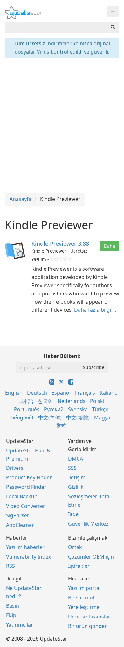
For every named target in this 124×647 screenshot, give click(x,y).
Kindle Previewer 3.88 (60, 243)
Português (26, 409)
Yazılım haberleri (26, 547)
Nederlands (72, 401)
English (14, 392)
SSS (72, 467)
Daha (109, 246)
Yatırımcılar (19, 624)
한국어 (45, 401)
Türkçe (100, 409)
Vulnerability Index (28, 556)
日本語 (25, 401)
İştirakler (79, 565)
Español (61, 392)
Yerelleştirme (84, 607)
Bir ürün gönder (87, 626)
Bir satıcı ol (81, 597)
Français (85, 392)
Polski (97, 401)
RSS (10, 565)
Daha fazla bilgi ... (95, 309)
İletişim (77, 477)
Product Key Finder (29, 477)
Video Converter (25, 505)
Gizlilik (76, 486)
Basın (12, 605)
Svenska (78, 409)
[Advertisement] (62, 124)
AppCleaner (20, 524)
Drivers (15, 467)
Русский (54, 409)
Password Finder (26, 486)
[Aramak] (113, 27)
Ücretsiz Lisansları (90, 616)
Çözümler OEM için (91, 556)
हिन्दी (61, 425)
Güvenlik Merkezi (89, 523)
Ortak (75, 547)
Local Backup (22, 496)
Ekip (11, 615)
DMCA (75, 458)
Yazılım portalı (85, 588)
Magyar (103, 417)
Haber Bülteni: (62, 356)
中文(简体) (50, 417)
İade (73, 514)
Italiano (109, 392)
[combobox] (56, 27)
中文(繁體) (78, 417)
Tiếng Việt (22, 417)
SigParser (17, 515)
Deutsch (37, 392)
